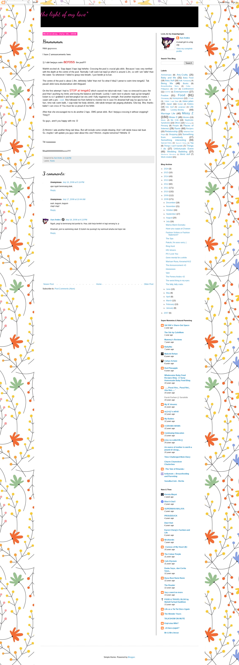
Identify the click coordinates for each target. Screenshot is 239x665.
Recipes (189, 128)
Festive (164, 95)
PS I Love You (172, 254)
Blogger (131, 657)
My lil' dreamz (170, 404)
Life (191, 106)
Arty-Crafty (182, 74)
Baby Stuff (169, 80)
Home (99, 284)
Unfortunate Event (183, 148)
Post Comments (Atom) (65, 289)
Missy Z (187, 113)
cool (62, 100)
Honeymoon (178, 98)
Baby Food (188, 78)
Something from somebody (177, 136)
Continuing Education (174, 433)
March (169, 300)
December (171, 202)
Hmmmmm (170, 269)
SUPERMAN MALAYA (174, 509)
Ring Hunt (170, 246)
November (171, 206)
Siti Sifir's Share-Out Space (176, 325)
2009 (166, 195)
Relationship (171, 131)
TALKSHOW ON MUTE (174, 618)
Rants (52, 161)
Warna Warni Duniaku (175, 225)
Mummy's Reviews (173, 340)
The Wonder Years (172, 614)
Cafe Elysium (170, 561)
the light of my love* (64, 14)
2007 (166, 313)
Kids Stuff (169, 107)
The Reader (169, 585)
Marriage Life (168, 113)
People (176, 126)
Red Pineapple (171, 368)
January (170, 308)
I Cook (190, 98)
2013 (166, 180)
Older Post (148, 284)
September (171, 214)
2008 (166, 199)
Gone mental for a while (176, 257)
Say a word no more (173, 592)
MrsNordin (169, 540)
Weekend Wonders (168, 154)
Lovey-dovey (177, 109)
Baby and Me (168, 77)
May (168, 293)
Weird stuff (185, 154)
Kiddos (190, 104)
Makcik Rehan (171, 354)
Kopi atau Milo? (171, 623)
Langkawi (181, 107)
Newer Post (48, 284)
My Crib (175, 120)
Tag (191, 143)
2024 (166, 169)
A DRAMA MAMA (172, 426)
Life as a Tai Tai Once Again (177, 609)
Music (163, 120)
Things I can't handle (173, 146)
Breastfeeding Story (170, 86)
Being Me (167, 83)
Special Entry (166, 143)
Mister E (173, 117)
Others (177, 123)
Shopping (173, 134)
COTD (167, 92)
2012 (166, 184)
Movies (186, 117)
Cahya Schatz (170, 361)
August (169, 218)
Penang (164, 126)
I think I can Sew (171, 101)
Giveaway (165, 98)
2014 (166, 176)
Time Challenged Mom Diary (177, 457)
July (168, 221)
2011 (166, 188)
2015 (166, 172)
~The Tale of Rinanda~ (174, 469)
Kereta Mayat (170, 494)
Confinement (187, 89)
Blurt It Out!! (170, 501)
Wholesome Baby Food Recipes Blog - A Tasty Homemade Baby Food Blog (177, 378)
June (168, 289)
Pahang (188, 123)
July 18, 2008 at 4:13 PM (76, 220)
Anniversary (166, 75)
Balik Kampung (185, 81)
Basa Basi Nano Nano (174, 578)
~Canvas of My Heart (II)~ (176, 547)
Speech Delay (181, 143)
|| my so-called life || (173, 440)
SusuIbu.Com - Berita (174, 481)
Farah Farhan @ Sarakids (176, 397)
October (170, 210)
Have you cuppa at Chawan (178, 229)
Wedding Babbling (177, 151)
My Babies (169, 419)
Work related (166, 157)
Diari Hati (168, 523)
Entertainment (181, 91)
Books (185, 83)
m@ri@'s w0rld (171, 411)
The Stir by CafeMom (174, 332)
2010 (166, 191)
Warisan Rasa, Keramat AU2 (178, 261)
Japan (169, 104)
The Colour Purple (172, 554)
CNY (176, 89)
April (168, 297)
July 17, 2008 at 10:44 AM (74, 199)
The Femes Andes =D (175, 277)
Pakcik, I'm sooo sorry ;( (176, 242)
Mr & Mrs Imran (171, 633)
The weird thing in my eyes (177, 280)
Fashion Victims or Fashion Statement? (178, 233)
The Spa (169, 238)
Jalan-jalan (187, 101)
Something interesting (173, 140)
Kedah (180, 104)
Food (181, 95)
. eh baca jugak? (171, 628)
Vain (168, 273)
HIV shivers (171, 250)
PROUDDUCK (170, 516)
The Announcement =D (176, 265)
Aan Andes (55, 220)
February (170, 304)
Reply (53, 190)
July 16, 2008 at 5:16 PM (73, 182)
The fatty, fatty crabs (174, 284)
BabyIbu (168, 347)
